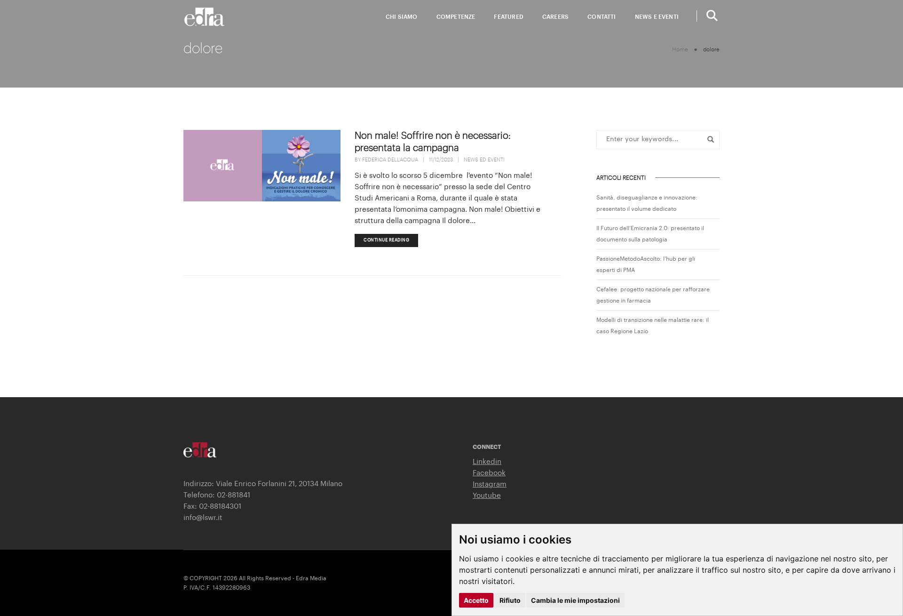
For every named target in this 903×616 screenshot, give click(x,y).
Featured (508, 17)
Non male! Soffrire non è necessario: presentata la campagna (433, 142)
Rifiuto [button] (510, 600)
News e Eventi (657, 17)
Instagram (490, 484)
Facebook (489, 473)
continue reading (386, 240)
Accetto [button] (476, 600)
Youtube (487, 495)
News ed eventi (484, 159)
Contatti (601, 17)
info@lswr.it (202, 517)
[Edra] (204, 16)
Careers (555, 17)
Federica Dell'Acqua (390, 159)
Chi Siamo (402, 17)
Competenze (455, 17)
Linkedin (487, 461)
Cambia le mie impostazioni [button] (575, 600)
